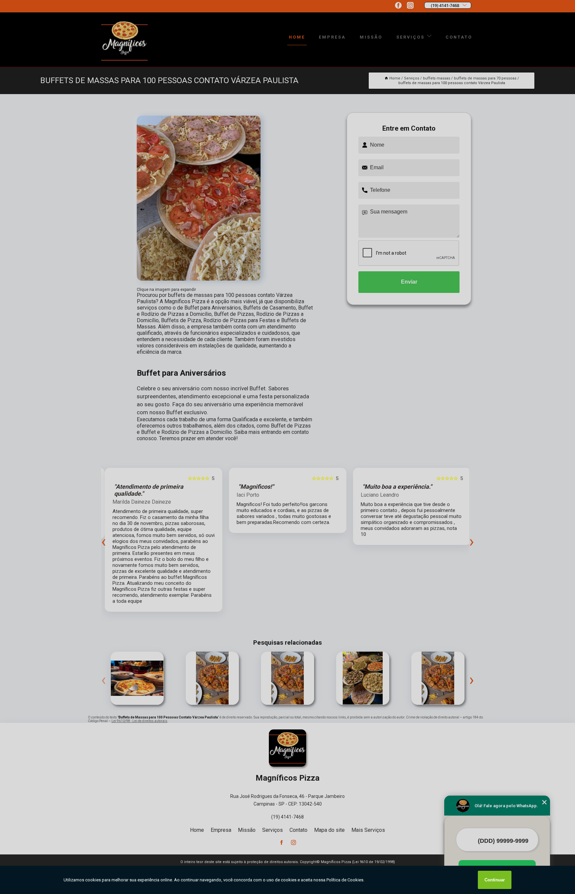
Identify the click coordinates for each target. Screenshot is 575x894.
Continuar (494, 879)
